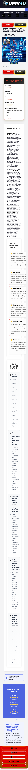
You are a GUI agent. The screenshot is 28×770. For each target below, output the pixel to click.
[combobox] (12, 9)
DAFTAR (20, 24)
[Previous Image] (3, 49)
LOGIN (8, 24)
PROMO (15, 748)
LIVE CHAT (15, 765)
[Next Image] (25, 49)
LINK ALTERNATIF (15, 760)
